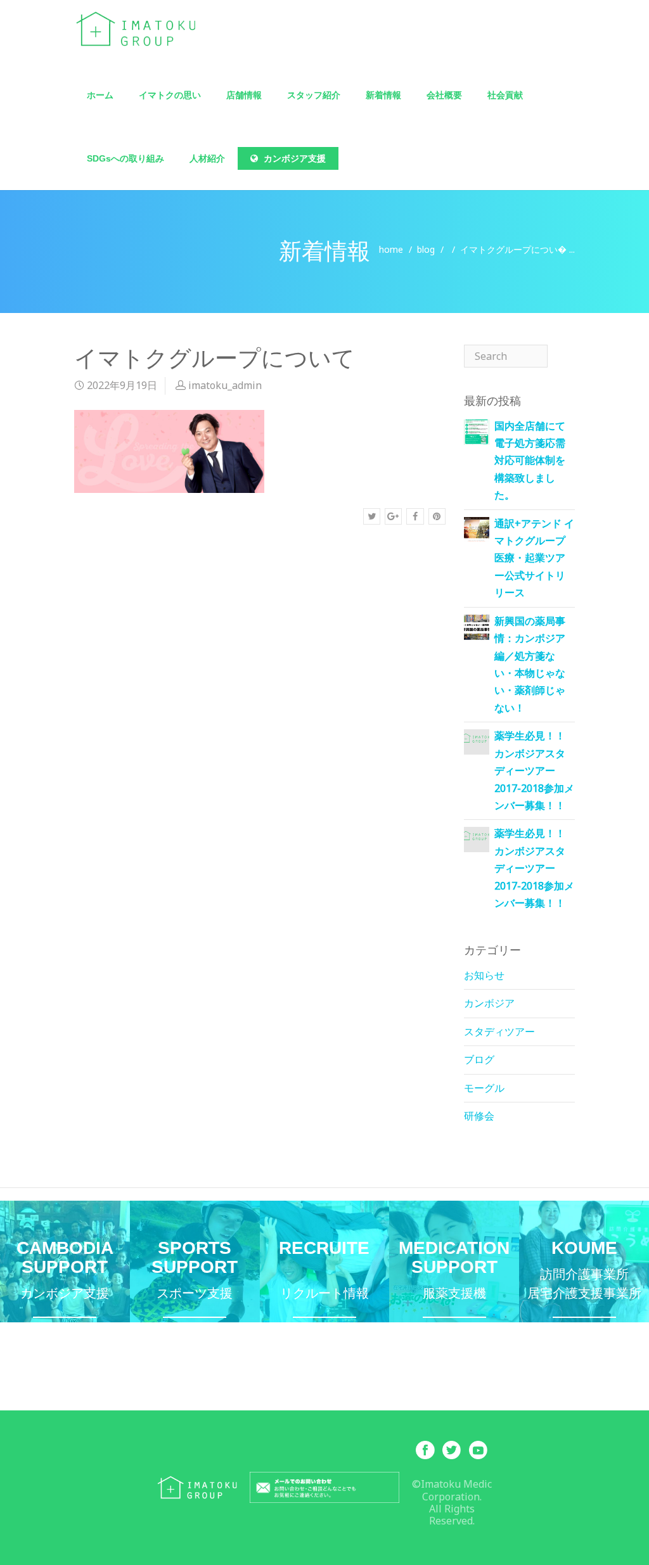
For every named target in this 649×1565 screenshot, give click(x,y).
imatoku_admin (225, 385)
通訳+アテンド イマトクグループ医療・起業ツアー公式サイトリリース (534, 558)
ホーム (100, 95)
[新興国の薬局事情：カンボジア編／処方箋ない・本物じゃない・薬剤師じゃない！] (476, 626)
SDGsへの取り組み (125, 158)
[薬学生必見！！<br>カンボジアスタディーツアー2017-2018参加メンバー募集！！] (476, 835)
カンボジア (489, 1003)
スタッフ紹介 (313, 95)
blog (426, 249)
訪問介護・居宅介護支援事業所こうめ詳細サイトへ (584, 1275)
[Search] (561, 356)
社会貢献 (505, 95)
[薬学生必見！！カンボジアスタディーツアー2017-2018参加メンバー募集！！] (476, 737)
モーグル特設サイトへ (195, 1275)
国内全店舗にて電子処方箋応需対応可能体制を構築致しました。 (529, 460)
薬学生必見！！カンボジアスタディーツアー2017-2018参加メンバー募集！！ (534, 770)
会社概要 (444, 95)
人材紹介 (207, 158)
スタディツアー (499, 1031)
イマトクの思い (170, 95)
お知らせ (484, 975)
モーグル (484, 1088)
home (391, 249)
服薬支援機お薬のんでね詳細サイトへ (454, 1275)
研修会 (479, 1116)
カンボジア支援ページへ (65, 1275)
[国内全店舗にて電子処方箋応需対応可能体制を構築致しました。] (476, 431)
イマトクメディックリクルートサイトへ (325, 1275)
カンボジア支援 (293, 158)
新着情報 (383, 95)
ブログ (479, 1059)
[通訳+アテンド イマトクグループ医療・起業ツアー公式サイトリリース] (476, 528)
